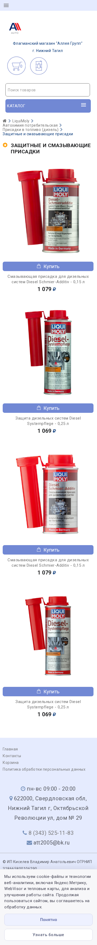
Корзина (11, 762)
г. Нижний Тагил (48, 47)
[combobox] (47, 89)
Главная (10, 749)
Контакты (12, 756)
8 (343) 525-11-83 (51, 833)
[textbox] (48, 90)
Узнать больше (48, 934)
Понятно (48, 919)
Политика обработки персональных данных (44, 769)
